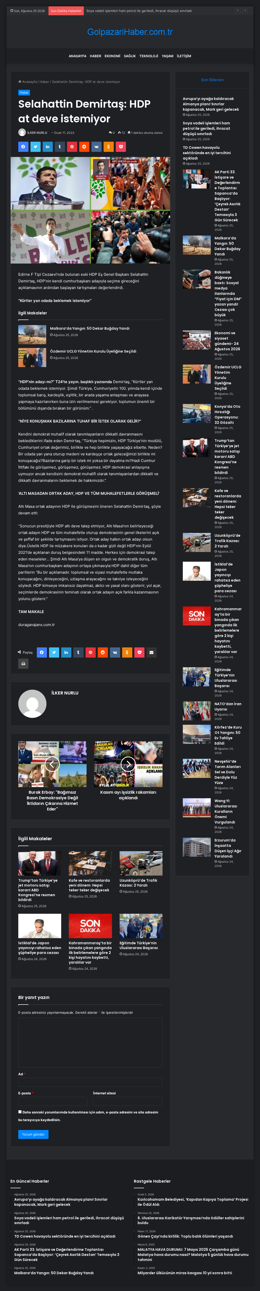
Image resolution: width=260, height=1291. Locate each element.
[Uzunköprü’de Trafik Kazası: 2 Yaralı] (141, 863)
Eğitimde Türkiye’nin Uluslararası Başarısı (139, 945)
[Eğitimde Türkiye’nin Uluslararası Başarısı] (141, 926)
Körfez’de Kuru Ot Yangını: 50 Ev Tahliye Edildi (228, 735)
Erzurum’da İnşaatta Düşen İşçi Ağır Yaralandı (228, 848)
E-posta (26, 1093)
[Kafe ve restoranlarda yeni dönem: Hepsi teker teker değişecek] (90, 863)
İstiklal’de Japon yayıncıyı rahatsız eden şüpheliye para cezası (39, 947)
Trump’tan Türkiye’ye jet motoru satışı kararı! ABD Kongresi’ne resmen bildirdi (38, 890)
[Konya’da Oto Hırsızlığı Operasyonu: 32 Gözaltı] (197, 413)
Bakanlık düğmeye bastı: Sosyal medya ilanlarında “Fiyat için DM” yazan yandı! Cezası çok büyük (228, 293)
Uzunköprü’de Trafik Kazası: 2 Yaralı (138, 883)
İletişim (184, 56)
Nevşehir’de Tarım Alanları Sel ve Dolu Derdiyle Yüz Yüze (228, 772)
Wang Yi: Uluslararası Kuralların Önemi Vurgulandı (226, 811)
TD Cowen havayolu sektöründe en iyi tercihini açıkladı (207, 153)
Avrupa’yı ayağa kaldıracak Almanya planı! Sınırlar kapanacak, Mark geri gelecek (211, 104)
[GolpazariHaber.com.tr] (130, 32)
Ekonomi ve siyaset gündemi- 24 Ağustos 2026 (227, 341)
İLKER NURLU (37, 133)
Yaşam (167, 56)
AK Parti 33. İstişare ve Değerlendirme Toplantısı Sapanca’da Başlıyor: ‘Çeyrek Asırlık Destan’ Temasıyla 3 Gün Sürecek (227, 196)
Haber (95, 56)
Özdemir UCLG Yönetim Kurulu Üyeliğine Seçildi (93, 351)
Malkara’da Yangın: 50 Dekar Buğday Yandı (89, 328)
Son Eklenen (212, 79)
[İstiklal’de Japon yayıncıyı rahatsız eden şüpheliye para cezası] (39, 926)
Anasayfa (77, 56)
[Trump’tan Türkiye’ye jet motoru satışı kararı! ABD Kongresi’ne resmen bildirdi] (39, 863)
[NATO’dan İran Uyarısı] (197, 710)
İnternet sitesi (104, 1093)
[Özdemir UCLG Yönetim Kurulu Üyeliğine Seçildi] (32, 357)
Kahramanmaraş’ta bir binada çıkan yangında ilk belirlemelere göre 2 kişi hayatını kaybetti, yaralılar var (90, 952)
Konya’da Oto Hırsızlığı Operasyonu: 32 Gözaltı (227, 414)
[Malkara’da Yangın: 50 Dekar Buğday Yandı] (32, 334)
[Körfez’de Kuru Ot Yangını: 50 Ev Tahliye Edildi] (197, 734)
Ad (21, 1074)
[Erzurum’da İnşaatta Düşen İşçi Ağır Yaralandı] (197, 847)
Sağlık (130, 56)
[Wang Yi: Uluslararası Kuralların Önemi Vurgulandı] (197, 807)
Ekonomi (112, 56)
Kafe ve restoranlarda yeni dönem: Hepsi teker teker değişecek (89, 885)
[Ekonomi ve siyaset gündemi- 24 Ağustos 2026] (197, 340)
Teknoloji (148, 56)
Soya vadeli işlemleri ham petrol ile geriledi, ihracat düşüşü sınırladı (206, 128)
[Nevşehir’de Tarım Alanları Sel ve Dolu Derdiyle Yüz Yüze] (197, 768)
